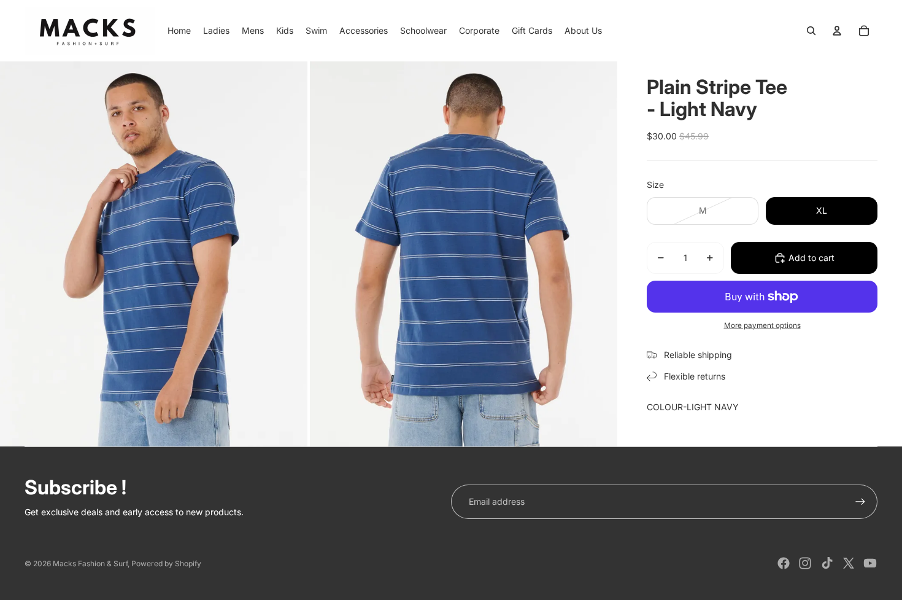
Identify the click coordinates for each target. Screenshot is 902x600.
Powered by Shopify (166, 563)
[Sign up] (860, 501)
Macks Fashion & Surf (90, 563)
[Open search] (811, 30)
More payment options (762, 325)
